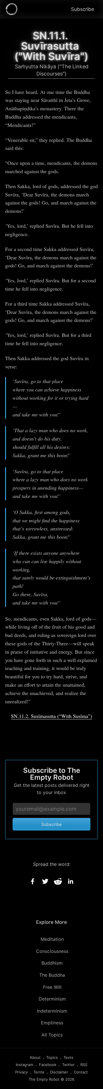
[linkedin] (70, 881)
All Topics (52, 1035)
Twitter (68, 1064)
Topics (52, 1057)
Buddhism (52, 963)
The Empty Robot (44, 1079)
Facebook (47, 1064)
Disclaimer (59, 1072)
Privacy (21, 1072)
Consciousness (52, 951)
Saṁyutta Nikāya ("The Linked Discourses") (51, 70)
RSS (83, 1064)
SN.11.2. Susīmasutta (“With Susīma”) (51, 716)
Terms (38, 1072)
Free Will (52, 987)
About (35, 1057)
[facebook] (32, 881)
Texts (68, 1057)
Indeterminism (52, 1011)
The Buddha (52, 975)
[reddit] (58, 881)
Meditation (52, 939)
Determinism (52, 999)
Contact (81, 1072)
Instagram (24, 1064)
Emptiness (52, 1023)
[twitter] (45, 881)
